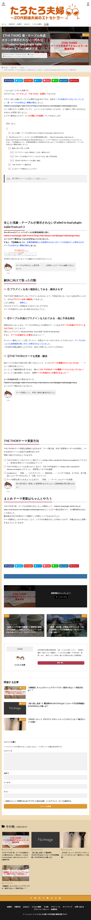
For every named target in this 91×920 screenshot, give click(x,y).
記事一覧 (13, 67)
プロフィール (55, 907)
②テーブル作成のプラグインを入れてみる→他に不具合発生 (33, 156)
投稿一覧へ (60, 662)
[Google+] (28, 80)
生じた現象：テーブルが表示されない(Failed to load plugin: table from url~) (36, 133)
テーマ (13, 56)
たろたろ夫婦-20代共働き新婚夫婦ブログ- (52, 914)
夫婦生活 (12, 24)
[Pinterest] (74, 80)
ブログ (31, 56)
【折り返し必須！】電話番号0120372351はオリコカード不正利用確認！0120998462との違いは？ (57, 704)
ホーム (4, 24)
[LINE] (55, 80)
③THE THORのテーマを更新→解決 (25, 160)
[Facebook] (9, 80)
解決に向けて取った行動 (18, 148)
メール (7, 782)
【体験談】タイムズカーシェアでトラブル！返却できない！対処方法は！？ (55, 688)
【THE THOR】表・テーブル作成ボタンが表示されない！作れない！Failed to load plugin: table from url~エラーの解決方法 (39, 70)
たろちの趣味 (37, 24)
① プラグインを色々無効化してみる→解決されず (30, 152)
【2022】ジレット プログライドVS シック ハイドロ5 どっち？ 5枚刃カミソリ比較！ (57, 720)
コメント (8, 751)
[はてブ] (38, 80)
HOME (6, 67)
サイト (6, 791)
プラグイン (25, 56)
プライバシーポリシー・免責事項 (45, 909)
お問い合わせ (79, 907)
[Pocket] (47, 80)
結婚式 (19, 24)
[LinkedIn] (64, 80)
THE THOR (7, 56)
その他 (46, 24)
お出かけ (27, 24)
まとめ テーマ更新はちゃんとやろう (22, 169)
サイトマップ (67, 907)
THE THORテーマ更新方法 (19, 165)
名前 (6, 773)
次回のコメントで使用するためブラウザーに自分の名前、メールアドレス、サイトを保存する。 (39, 801)
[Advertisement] (45, 200)
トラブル (18, 56)
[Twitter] (19, 80)
